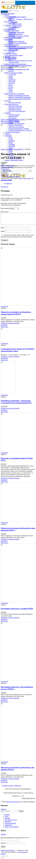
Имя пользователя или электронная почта (15, 837)
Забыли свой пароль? (8, 850)
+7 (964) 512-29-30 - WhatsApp (11, 785)
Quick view (4, 326)
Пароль (4, 843)
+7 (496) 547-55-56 (7, 784)
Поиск (3, 163)
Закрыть (3, 809)
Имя (3, 228)
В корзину (4, 173)
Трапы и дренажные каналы (14, 160)
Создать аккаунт (22, 852)
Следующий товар (7, 123)
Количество (7, 171)
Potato (29, 65)
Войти (3, 846)
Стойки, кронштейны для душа (18, 69)
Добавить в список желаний (10, 176)
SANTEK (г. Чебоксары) (16, 123)
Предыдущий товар (7, 69)
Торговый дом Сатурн (13, 802)
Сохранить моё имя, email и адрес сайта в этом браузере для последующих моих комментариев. (17, 236)
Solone (10, 151)
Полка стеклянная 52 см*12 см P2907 (13, 119)
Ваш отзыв (5, 212)
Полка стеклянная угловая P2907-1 (12, 149)
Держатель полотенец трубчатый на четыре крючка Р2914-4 (16, 313)
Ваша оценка (5, 208)
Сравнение (4, 175)
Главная (3, 65)
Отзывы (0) (8, 183)
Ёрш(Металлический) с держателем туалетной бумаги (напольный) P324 (16, 402)
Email (3, 231)
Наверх (3, 854)
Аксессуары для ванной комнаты (17, 65)
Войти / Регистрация (11, 827)
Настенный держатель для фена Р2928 (17, 609)
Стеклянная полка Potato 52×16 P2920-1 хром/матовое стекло (17, 350)
